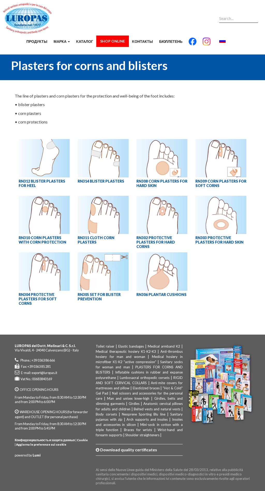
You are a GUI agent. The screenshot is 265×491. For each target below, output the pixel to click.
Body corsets (106, 414)
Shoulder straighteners (142, 435)
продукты (36, 41)
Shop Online (112, 41)
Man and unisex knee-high (128, 398)
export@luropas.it (44, 373)
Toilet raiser (105, 346)
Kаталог (84, 41)
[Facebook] (193, 43)
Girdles (134, 404)
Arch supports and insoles (147, 419)
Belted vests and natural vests (157, 409)
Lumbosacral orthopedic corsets (145, 378)
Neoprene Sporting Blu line (143, 414)
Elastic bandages (131, 346)
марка (60, 41)
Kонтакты (142, 41)
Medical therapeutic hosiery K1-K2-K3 (126, 351)
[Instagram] (207, 43)
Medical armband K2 (164, 346)
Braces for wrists (138, 430)
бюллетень (170, 41)
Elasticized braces (146, 388)
